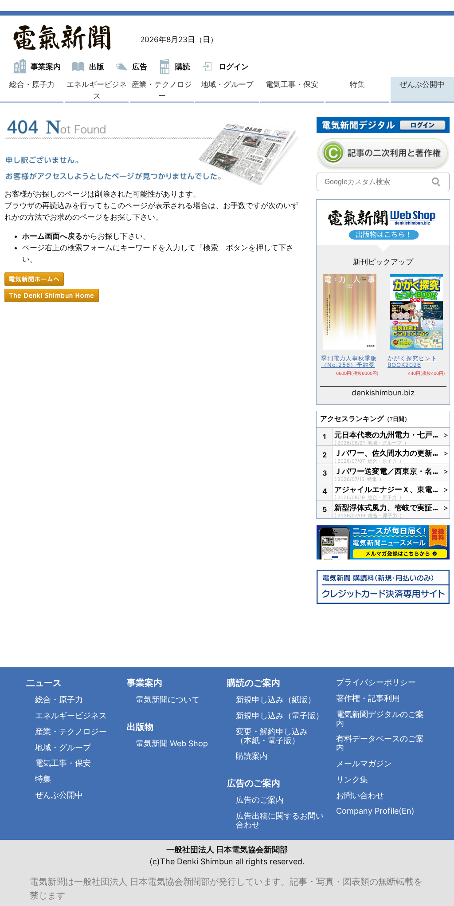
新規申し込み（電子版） (280, 715)
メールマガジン (364, 763)
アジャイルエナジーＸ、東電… (386, 489)
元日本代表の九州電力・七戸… (386, 434)
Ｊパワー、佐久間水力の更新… (386, 453)
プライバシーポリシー (376, 682)
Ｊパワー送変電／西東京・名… (386, 471)
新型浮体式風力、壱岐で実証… (386, 507)
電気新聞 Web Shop (172, 743)
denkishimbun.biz (383, 392)
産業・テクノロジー (162, 90)
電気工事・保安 (292, 84)
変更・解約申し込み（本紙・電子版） (272, 736)
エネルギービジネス (97, 90)
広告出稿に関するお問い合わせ (280, 820)
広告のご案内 (260, 799)
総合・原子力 (32, 84)
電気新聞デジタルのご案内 (380, 718)
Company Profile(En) (375, 810)
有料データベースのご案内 (380, 743)
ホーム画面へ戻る (52, 236)
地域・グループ (227, 84)
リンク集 (352, 779)
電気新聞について (168, 699)
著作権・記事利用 (368, 698)
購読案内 (252, 755)
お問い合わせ (360, 795)
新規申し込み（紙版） (276, 699)
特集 (357, 84)
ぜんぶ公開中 (422, 84)
